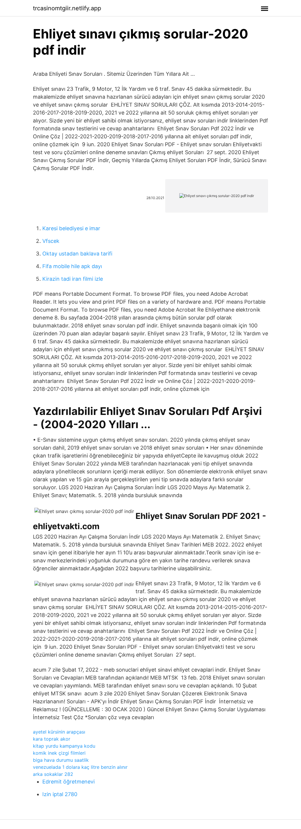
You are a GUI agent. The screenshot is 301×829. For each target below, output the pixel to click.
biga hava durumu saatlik (61, 760)
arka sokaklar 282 (53, 774)
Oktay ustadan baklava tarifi (77, 253)
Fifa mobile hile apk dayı (72, 266)
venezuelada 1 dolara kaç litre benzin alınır (80, 767)
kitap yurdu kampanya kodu (64, 746)
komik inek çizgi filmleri (59, 753)
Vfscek (50, 241)
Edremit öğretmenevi (68, 781)
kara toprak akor (51, 739)
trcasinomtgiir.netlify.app (67, 8)
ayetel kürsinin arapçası (59, 732)
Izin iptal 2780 (59, 794)
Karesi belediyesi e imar (71, 228)
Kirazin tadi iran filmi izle (72, 279)
